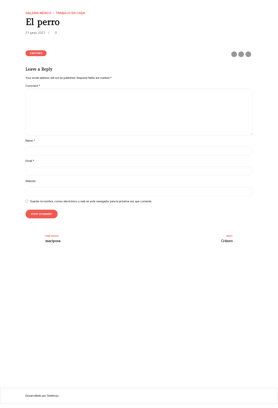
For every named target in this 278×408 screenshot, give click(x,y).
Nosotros (153, 305)
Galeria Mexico (38, 13)
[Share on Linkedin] (248, 54)
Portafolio (154, 312)
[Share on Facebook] (234, 54)
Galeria (91, 305)
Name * (30, 140)
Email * (30, 161)
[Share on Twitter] (241, 54)
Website (31, 181)
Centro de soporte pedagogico (104, 312)
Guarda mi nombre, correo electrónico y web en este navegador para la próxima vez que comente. (91, 201)
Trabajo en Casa (70, 13)
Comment (33, 86)
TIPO (213, 340)
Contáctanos (94, 320)
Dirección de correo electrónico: (230, 314)
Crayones (36, 53)
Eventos (153, 320)
